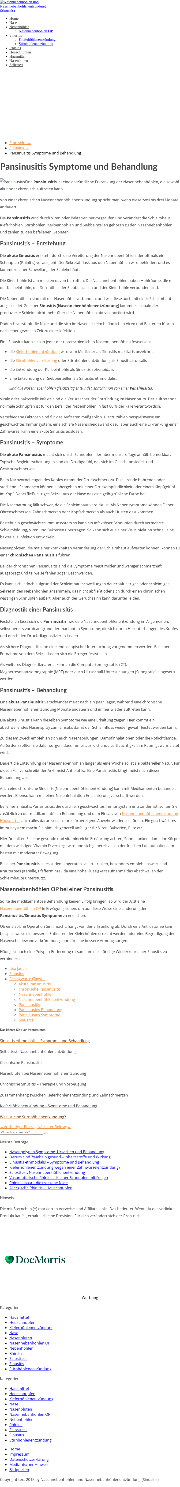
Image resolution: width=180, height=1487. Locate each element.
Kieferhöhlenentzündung (37, 39)
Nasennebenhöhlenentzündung (47, 999)
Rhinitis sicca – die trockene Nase (38, 1182)
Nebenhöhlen (19, 27)
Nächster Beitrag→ (54, 1126)
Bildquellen (19, 1469)
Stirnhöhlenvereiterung (36, 360)
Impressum (19, 1454)
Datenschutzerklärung (29, 1459)
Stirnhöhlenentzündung (36, 44)
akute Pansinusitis (35, 984)
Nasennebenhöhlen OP (36, 31)
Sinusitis (15, 35)
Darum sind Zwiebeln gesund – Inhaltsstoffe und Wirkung (60, 1157)
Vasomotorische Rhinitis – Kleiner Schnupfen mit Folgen (58, 1177)
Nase (13, 23)
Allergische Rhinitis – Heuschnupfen (40, 1187)
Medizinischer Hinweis (29, 1464)
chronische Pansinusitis (40, 989)
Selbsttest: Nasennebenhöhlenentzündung (47, 1172)
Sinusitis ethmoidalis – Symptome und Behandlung (54, 1162)
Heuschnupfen (20, 52)
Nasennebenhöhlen (36, 994)
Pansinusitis (29, 1004)
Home (14, 18)
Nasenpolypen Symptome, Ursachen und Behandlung (56, 1151)
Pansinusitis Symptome (39, 1015)
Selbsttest (16, 65)
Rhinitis (15, 48)
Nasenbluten (18, 61)
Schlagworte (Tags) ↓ (27, 978)
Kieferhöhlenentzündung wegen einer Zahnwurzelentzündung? (64, 1167)
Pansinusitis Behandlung (40, 1009)
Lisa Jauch (18, 968)
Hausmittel (17, 56)
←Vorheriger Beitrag (19, 1126)
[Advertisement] (90, 103)
